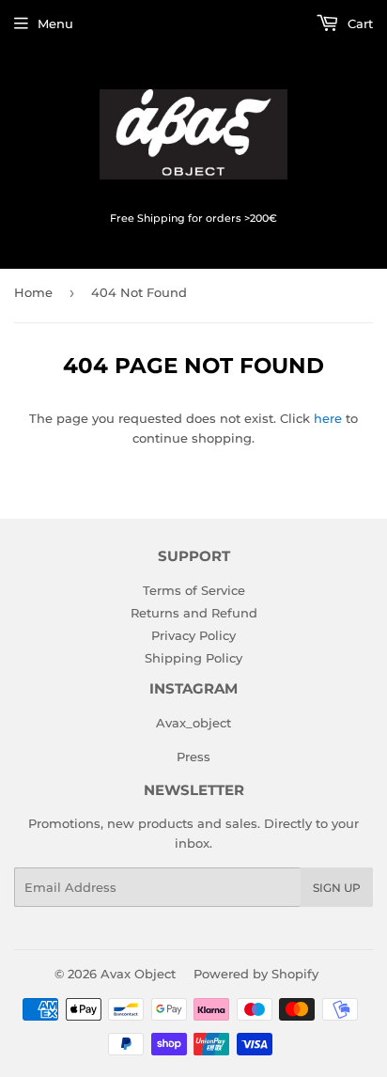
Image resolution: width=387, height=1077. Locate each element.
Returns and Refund (194, 612)
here (328, 418)
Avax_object (193, 722)
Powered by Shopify (256, 973)
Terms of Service (194, 590)
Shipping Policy (193, 657)
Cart (358, 23)
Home (33, 292)
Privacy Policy (193, 635)
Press (193, 756)
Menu (55, 23)
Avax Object (138, 973)
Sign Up (337, 888)
